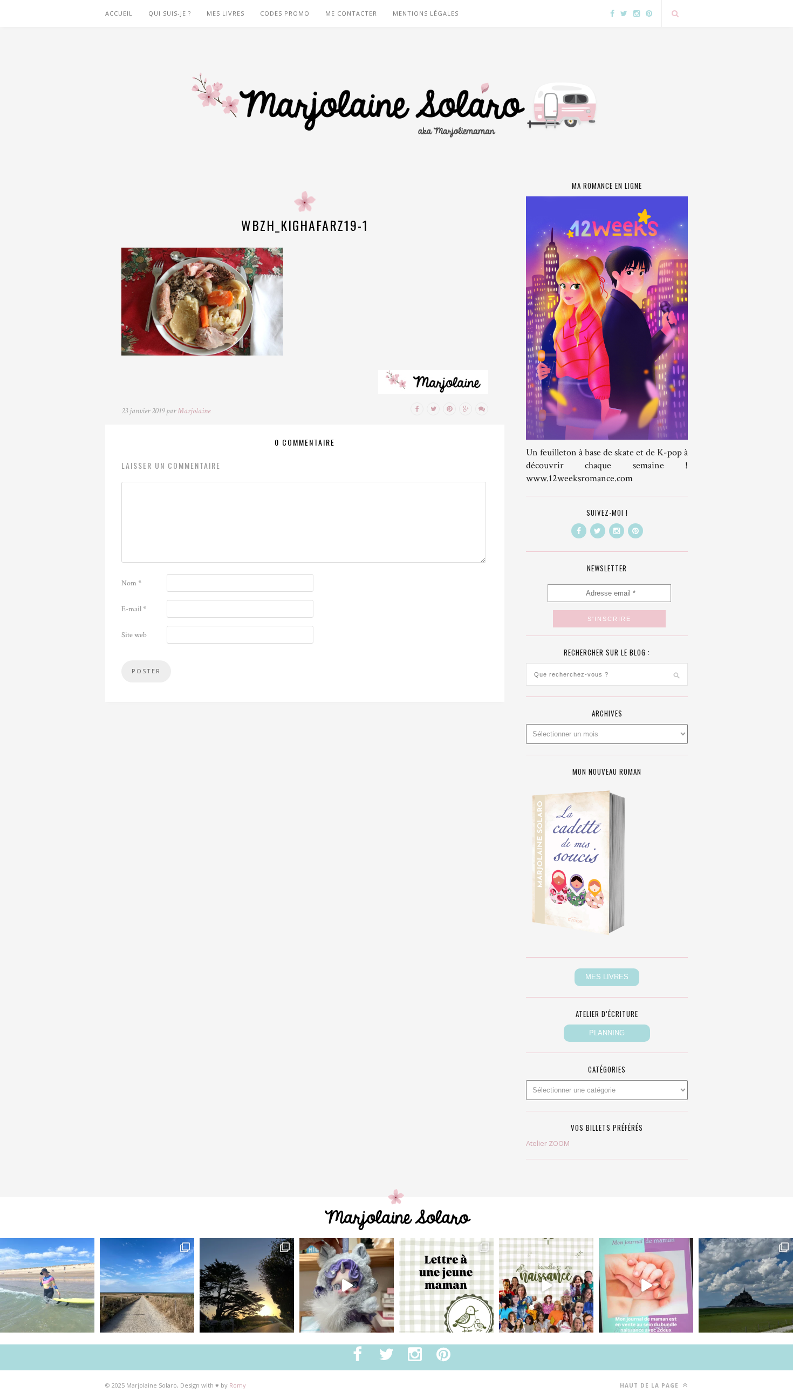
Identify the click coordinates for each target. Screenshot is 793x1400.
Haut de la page (650, 1385)
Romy (237, 1385)
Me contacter (351, 13)
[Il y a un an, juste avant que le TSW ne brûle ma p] (47, 1285)
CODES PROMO (285, 13)
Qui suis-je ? (169, 13)
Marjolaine (193, 411)
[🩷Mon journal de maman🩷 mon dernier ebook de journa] (646, 1285)
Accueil (119, 13)
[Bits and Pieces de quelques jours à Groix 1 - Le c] (247, 1285)
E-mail (133, 609)
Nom (131, 583)
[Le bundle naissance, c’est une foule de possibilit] (546, 1285)
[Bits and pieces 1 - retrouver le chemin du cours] (147, 1285)
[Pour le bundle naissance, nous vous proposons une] (446, 1285)
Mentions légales (426, 13)
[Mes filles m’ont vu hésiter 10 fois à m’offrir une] (346, 1285)
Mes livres (225, 13)
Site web (134, 635)
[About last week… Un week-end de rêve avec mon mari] (746, 1285)
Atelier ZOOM (548, 1143)
